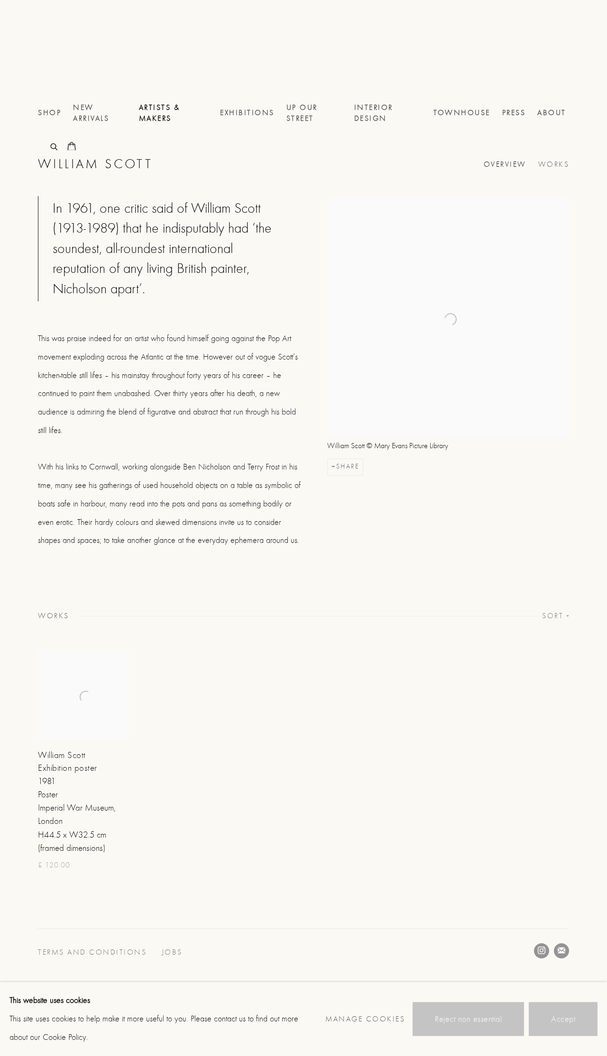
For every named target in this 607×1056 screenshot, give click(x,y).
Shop (49, 112)
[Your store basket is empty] (71, 147)
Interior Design (373, 113)
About (551, 112)
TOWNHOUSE (461, 112)
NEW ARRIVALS (91, 113)
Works (554, 164)
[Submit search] (54, 145)
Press (514, 112)
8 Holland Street (76, 51)
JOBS (174, 952)
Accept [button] (563, 1019)
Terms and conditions (94, 952)
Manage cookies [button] (365, 1019)
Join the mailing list (561, 950)
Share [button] (347, 466)
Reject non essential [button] (468, 1019)
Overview (505, 164)
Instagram (541, 950)
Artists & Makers (159, 113)
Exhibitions (247, 112)
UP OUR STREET (302, 113)
